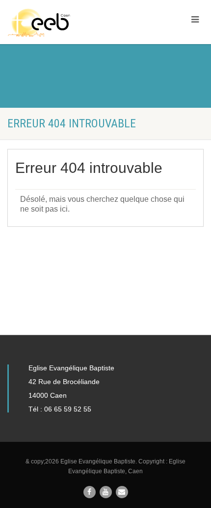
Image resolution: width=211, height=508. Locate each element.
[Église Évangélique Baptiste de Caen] (70, 22)
